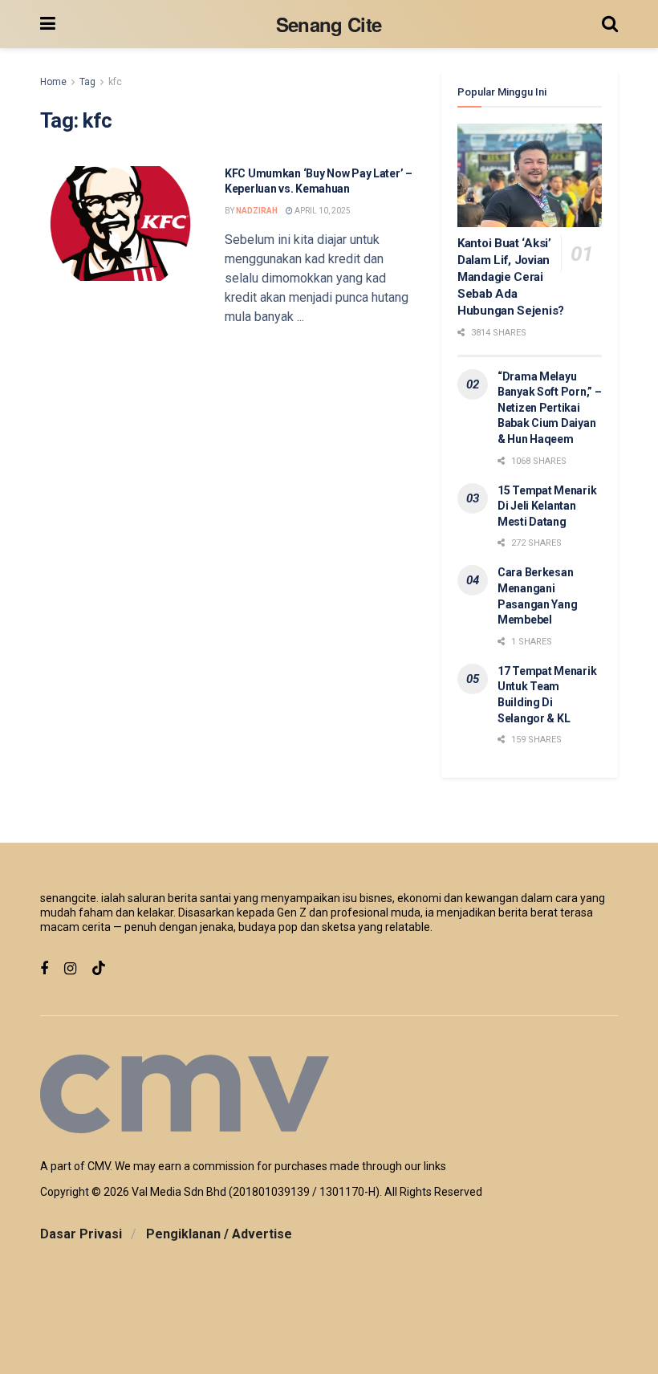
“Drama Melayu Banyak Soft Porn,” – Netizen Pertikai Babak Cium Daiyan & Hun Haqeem (549, 407)
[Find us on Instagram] (70, 969)
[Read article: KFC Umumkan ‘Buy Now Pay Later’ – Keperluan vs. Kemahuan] (120, 223)
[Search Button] (610, 24)
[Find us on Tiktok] (98, 969)
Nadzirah (257, 210)
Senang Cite (329, 24)
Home (53, 81)
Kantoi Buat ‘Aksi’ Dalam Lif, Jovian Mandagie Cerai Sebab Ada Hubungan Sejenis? (510, 277)
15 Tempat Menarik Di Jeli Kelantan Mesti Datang (547, 506)
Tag (87, 81)
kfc (115, 81)
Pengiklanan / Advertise (219, 1234)
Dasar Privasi (81, 1234)
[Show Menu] (47, 24)
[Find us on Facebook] (44, 969)
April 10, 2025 (322, 210)
